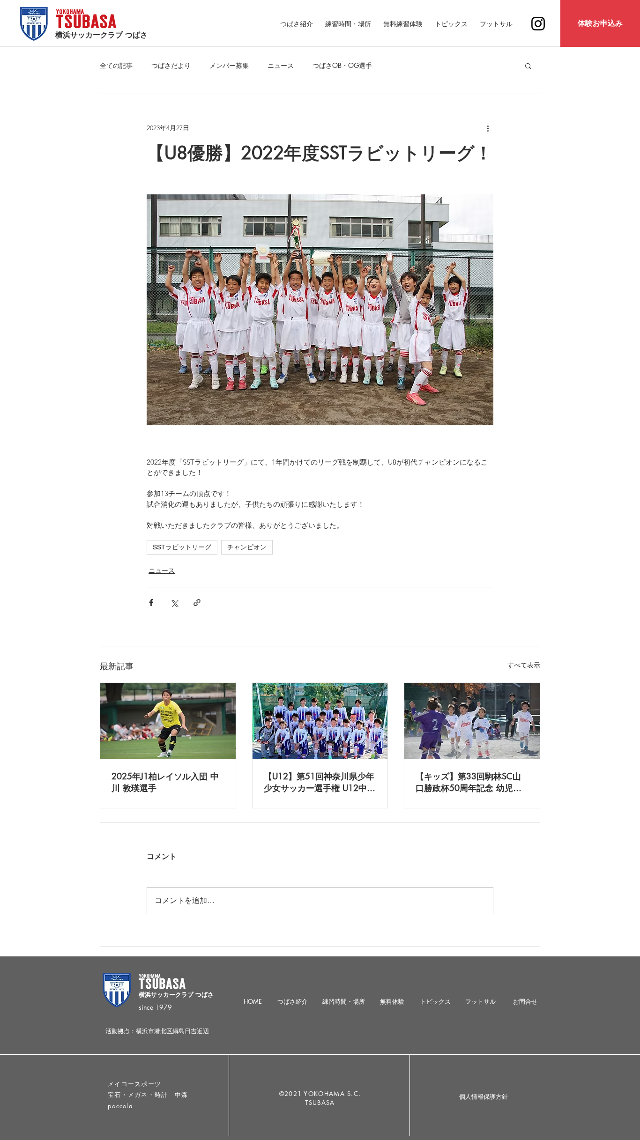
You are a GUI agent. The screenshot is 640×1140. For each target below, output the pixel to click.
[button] (528, 65)
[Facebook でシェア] (151, 602)
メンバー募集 (229, 65)
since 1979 (155, 1007)
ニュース (281, 65)
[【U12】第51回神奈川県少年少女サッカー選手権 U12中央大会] (320, 721)
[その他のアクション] (487, 127)
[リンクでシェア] (197, 602)
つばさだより (171, 65)
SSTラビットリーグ (182, 547)
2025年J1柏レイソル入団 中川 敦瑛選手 (165, 781)
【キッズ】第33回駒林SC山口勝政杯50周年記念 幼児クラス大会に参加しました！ (468, 782)
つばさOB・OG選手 (342, 65)
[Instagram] (538, 24)
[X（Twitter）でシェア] (174, 602)
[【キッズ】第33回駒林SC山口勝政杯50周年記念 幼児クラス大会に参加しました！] (472, 721)
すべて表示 (523, 665)
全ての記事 (116, 65)
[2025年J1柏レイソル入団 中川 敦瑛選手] (168, 721)
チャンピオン (247, 547)
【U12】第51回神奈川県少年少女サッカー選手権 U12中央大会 (319, 782)
